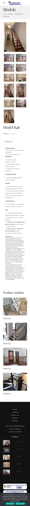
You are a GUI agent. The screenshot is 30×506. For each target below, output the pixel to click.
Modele (10, 14)
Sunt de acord (10, 503)
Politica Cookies (15, 429)
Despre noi (15, 415)
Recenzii (15, 418)
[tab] (15, 141)
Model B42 (7, 368)
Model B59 (7, 393)
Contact (15, 421)
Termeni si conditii (15, 432)
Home (4, 14)
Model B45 (7, 318)
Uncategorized (18, 14)
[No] (28, 499)
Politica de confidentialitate (15, 426)
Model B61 (7, 343)
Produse (15, 412)
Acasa (15, 409)
